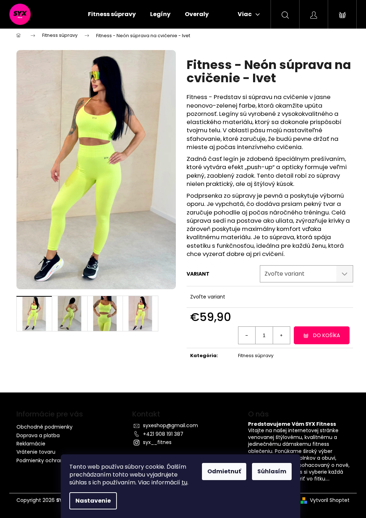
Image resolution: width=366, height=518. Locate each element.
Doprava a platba (38, 435)
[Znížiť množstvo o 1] (247, 335)
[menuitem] (112, 14)
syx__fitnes (157, 442)
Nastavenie (93, 501)
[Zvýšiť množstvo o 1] (281, 335)
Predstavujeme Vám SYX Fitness (292, 424)
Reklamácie (30, 443)
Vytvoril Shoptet (330, 500)
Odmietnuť (224, 471)
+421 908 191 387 (163, 434)
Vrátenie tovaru (35, 451)
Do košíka (326, 335)
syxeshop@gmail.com (170, 425)
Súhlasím (271, 471)
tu (184, 482)
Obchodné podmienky (44, 426)
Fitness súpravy (255, 355)
